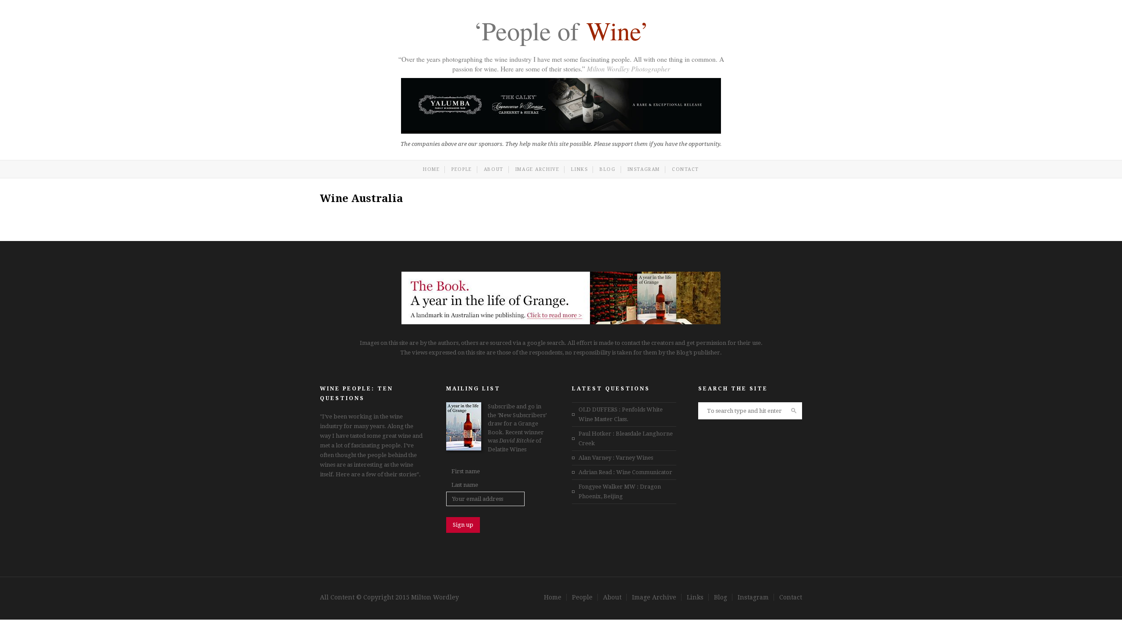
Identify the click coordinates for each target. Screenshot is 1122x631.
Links (579, 169)
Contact (685, 169)
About (494, 169)
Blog (607, 169)
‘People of (561, 32)
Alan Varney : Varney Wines (616, 457)
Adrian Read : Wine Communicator (625, 472)
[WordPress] (561, 322)
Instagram (644, 169)
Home (431, 169)
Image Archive (537, 169)
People (461, 169)
